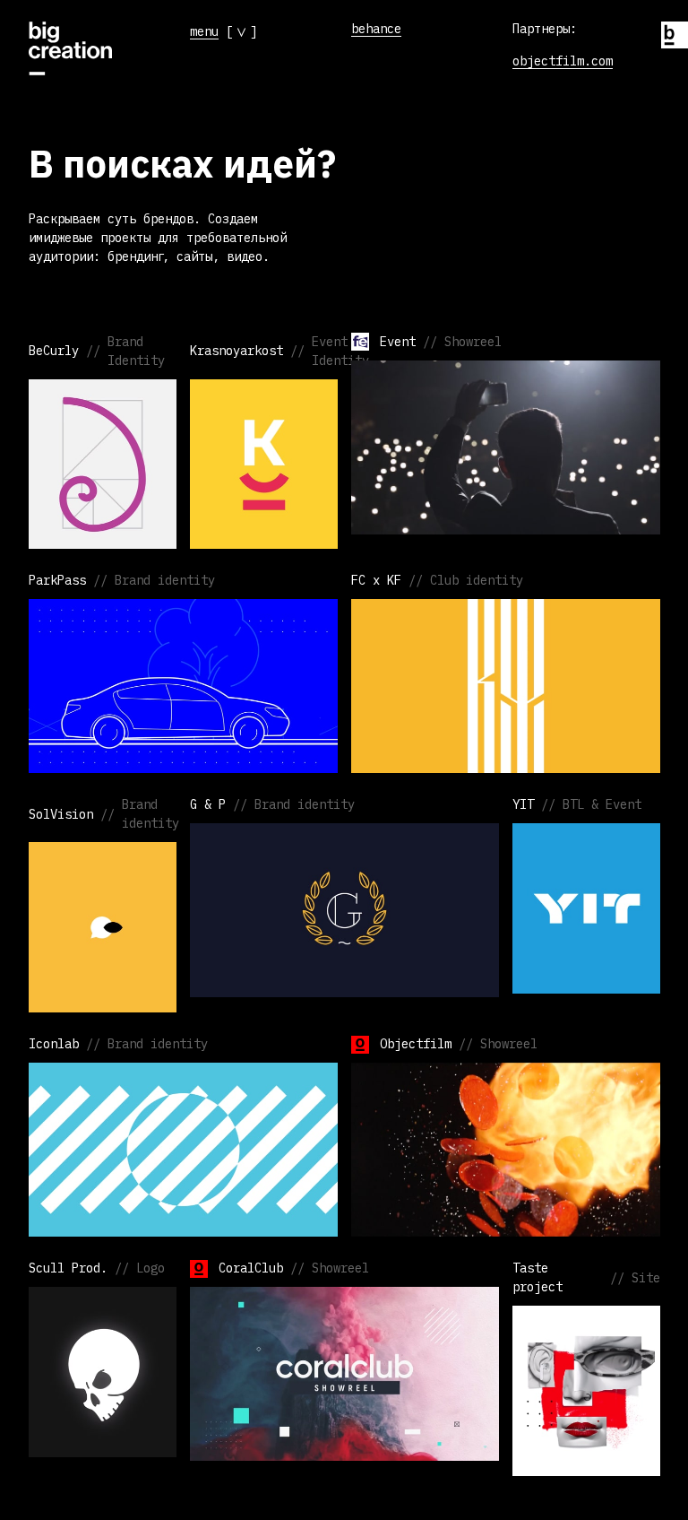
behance (376, 29)
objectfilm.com (562, 61)
